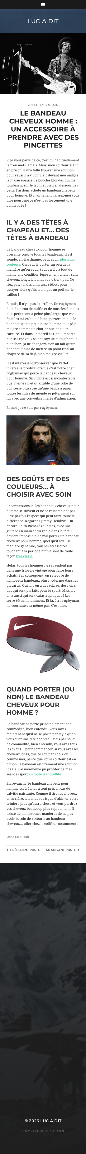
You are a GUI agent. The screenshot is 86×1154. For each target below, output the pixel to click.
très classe (24, 556)
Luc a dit (43, 21)
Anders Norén (52, 1130)
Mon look (22, 837)
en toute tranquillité (45, 774)
